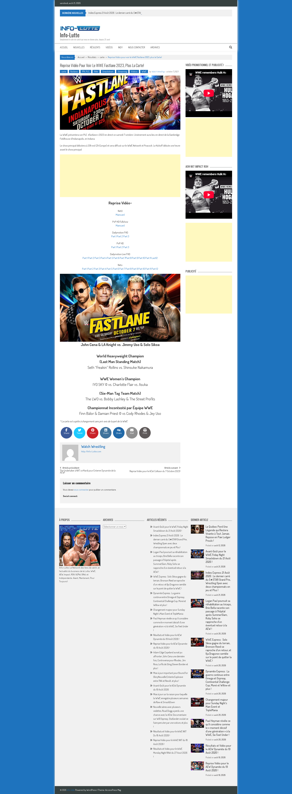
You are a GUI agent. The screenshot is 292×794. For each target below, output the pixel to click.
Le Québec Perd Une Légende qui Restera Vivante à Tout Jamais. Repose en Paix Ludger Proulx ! (218, 533)
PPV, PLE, (86, 71)
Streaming (122, 71)
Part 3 (126, 236)
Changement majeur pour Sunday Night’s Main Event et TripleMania (217, 705)
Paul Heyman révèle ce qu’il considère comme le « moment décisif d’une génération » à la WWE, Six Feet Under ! (218, 727)
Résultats (95, 47)
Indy (120, 47)
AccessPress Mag (113, 790)
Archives (155, 47)
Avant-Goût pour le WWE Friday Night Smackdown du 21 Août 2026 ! (218, 556)
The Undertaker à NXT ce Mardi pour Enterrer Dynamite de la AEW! (88, 472)
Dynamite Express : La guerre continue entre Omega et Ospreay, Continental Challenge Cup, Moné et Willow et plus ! (218, 680)
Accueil (64, 47)
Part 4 (103, 257)
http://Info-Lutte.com (91, 451)
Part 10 (141, 257)
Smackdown (107, 71)
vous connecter (81, 489)
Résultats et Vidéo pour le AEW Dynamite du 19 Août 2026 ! (218, 749)
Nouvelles (79, 47)
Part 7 (122, 257)
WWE (144, 71)
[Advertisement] (120, 175)
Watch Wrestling (158, 71)
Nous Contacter (136, 47)
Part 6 (116, 257)
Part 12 (155, 268)
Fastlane (74, 71)
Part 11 (148, 257)
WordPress (92, 790)
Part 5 (110, 257)
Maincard (120, 214)
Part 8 (129, 257)
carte (102, 57)
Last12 (155, 257)
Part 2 (120, 236)
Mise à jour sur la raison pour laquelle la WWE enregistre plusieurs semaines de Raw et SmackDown (170, 698)
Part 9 (135, 257)
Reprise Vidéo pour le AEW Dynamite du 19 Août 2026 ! (217, 767)
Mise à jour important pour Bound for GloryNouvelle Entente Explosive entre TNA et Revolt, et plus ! (170, 676)
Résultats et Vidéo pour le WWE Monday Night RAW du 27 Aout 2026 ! (170, 752)
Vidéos (109, 47)
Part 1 (113, 236)
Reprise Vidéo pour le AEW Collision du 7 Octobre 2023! (155, 471)
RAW (96, 71)
